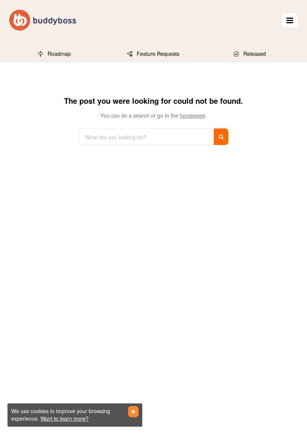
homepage (192, 115)
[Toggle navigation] (290, 20)
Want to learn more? (64, 418)
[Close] (133, 411)
